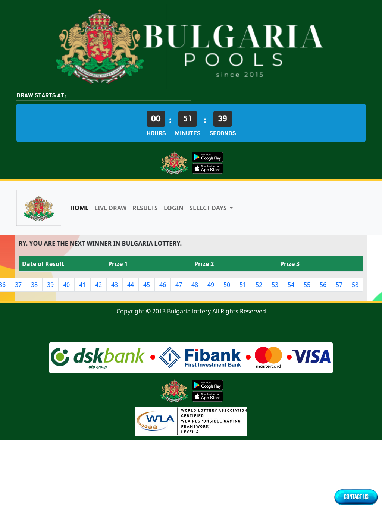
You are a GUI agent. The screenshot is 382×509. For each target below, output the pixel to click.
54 (291, 285)
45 (146, 285)
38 (34, 285)
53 (275, 285)
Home (79, 208)
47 (178, 285)
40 (66, 285)
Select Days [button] (209, 208)
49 (210, 285)
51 (242, 285)
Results (145, 208)
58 (355, 285)
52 (259, 285)
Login (174, 208)
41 (82, 285)
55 (307, 285)
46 (162, 285)
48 (194, 285)
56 (323, 285)
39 (50, 285)
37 (18, 285)
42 (98, 285)
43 (114, 285)
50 (226, 285)
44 (130, 285)
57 (339, 285)
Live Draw (110, 208)
